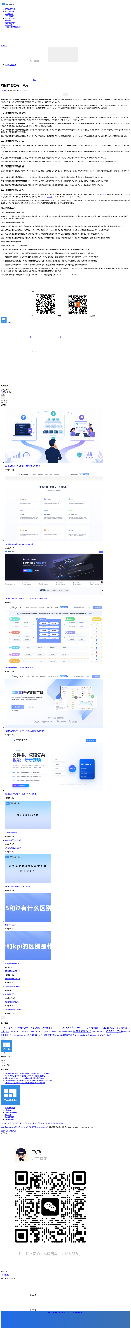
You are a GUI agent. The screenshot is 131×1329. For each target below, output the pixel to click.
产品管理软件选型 (124, 1028)
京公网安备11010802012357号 (25, 1127)
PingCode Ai (8, 25)
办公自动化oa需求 (11, 832)
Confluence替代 (8, 1028)
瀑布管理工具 (37, 1031)
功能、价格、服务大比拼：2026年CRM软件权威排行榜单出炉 (25, 1078)
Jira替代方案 (9, 14)
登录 (2, 46)
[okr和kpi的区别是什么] (28, 960)
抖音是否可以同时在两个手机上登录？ (18, 886)
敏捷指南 (8, 1110)
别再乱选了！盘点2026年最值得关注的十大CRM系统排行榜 (25, 1083)
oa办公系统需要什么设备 (13, 840)
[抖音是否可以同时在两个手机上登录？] (28, 883)
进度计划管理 (9, 16)
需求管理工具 (8, 1035)
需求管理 (126, 1031)
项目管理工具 (51, 1035)
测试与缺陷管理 (10, 23)
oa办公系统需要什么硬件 (13, 848)
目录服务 (55, 1123)
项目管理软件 (89, 1035)
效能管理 (31, 1123)
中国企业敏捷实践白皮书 (13, 27)
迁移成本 (101, 1031)
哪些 (13, 1031)
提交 (3, 394)
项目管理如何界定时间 (12, 1002)
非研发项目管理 (10, 9)
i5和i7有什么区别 (10, 925)
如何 (20, 1031)
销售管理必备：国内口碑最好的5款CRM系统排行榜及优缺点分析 (27, 1073)
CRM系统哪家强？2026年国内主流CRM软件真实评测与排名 (25, 1076)
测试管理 (37, 1123)
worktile (3, 90)
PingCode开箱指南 (11, 1112)
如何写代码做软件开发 (12, 979)
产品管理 (18, 1123)
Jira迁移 (49, 1027)
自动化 (49, 1123)
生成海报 (33, 352)
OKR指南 (8, 1115)
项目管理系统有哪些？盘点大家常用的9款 (19, 668)
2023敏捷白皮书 (10, 1108)
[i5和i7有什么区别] (28, 921)
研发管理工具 (56, 1031)
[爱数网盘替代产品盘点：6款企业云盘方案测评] (54, 790)
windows (86, 1028)
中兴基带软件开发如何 (12, 986)
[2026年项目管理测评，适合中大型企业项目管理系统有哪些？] (54, 727)
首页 (10, 65)
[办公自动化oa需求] (28, 829)
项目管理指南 (9, 1119)
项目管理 (102, 194)
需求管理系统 (21, 1035)
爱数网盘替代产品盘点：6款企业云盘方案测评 (20, 794)
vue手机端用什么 (10, 994)
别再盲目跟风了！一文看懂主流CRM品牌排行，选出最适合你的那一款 (29, 1080)
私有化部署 (82, 1031)
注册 (5, 46)
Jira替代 (23, 1027)
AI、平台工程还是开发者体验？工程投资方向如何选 (22, 466)
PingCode (72, 1027)
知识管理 (8, 21)
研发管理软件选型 (67, 1031)
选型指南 (114, 1031)
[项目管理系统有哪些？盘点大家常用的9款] (54, 664)
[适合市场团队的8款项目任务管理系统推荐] (54, 540)
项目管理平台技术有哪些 (13, 1009)
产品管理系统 (96, 1028)
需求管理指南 (9, 1117)
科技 (25, 90)
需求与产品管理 (10, 18)
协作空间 (44, 1123)
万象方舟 (62, 1123)
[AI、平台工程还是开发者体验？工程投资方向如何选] (54, 462)
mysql (59, 1028)
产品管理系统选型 (110, 1028)
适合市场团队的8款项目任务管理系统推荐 (19, 544)
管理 (93, 1031)
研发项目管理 (9, 11)
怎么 (27, 1031)
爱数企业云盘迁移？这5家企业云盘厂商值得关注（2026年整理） (26, 598)
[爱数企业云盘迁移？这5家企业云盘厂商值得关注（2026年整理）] (54, 595)
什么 (5, 1031)
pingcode (49, 197)
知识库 (48, 1031)
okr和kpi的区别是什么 (12, 963)
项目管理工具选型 (71, 1035)
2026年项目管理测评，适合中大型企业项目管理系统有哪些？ (25, 731)
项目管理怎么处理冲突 (12, 971)
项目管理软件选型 (107, 1035)
